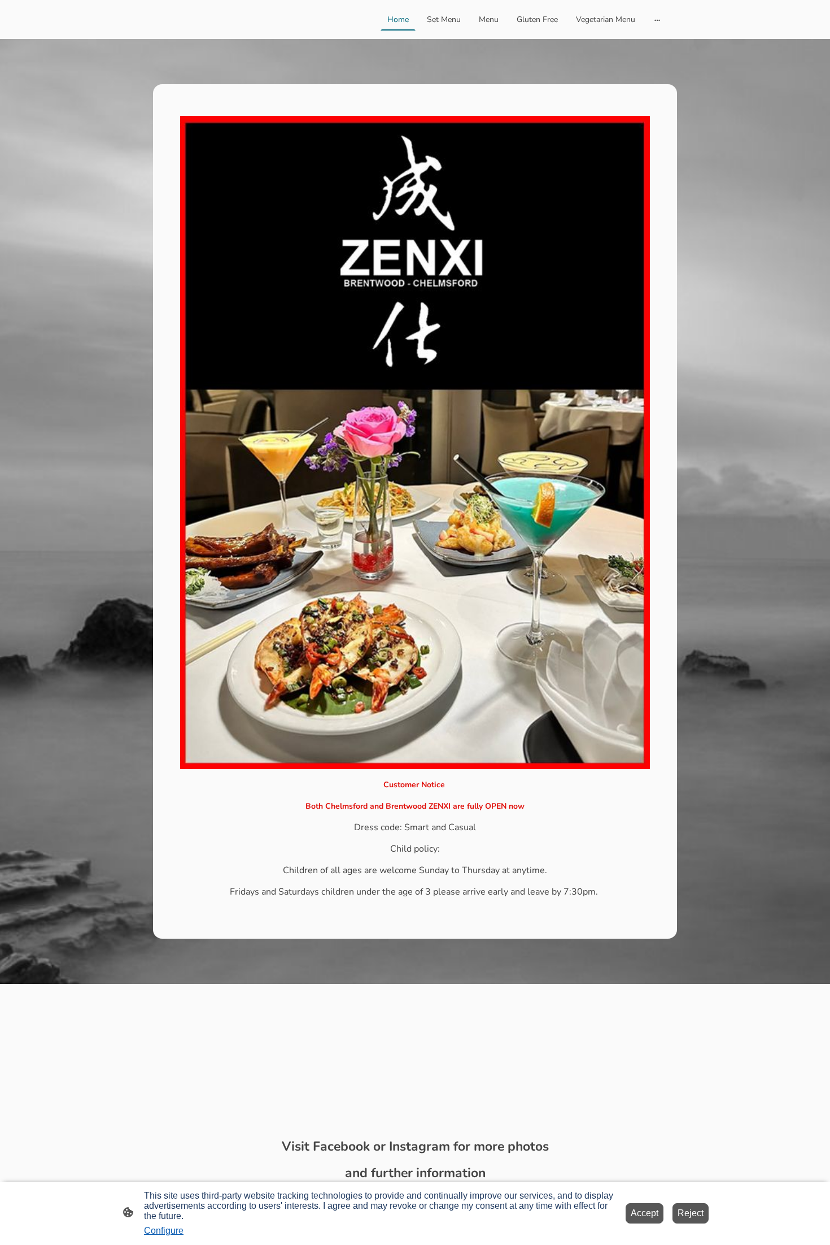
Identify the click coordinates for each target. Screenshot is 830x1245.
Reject (691, 1213)
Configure (164, 1230)
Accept (644, 1213)
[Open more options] (657, 19)
